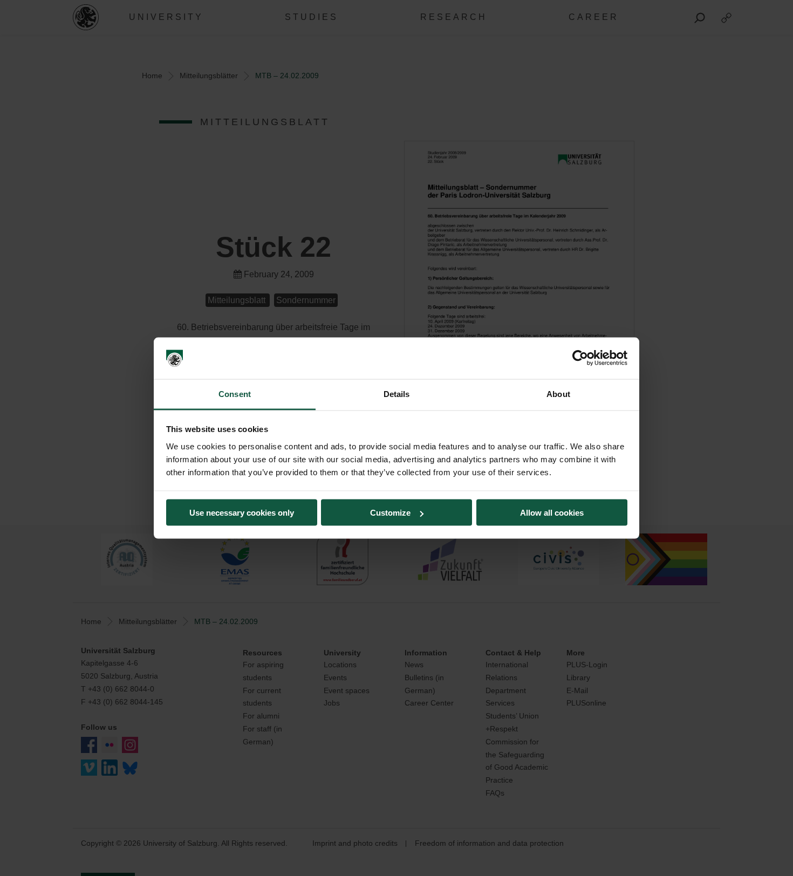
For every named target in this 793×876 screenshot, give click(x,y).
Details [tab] (397, 393)
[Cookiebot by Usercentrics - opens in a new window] (580, 358)
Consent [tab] (234, 393)
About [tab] (558, 393)
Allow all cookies (552, 512)
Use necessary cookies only (241, 512)
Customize (390, 512)
